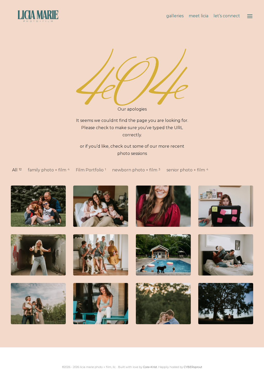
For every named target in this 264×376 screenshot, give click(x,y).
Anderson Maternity (163, 303)
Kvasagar (38, 303)
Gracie (225, 303)
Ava (100, 303)
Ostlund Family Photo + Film (163, 254)
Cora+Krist (150, 367)
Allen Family (100, 254)
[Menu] (249, 16)
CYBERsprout (193, 367)
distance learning (225, 206)
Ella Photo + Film (225, 254)
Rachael (38, 254)
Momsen (38, 206)
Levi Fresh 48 (100, 206)
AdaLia (163, 206)
